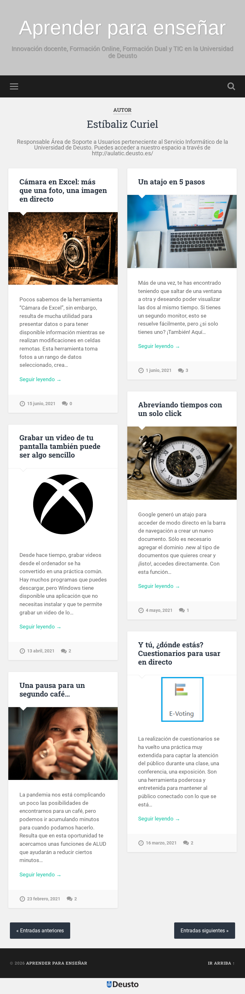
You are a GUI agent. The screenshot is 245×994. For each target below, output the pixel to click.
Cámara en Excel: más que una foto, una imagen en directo (63, 190)
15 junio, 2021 (41, 403)
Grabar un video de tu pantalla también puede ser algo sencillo (59, 446)
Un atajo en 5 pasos (171, 181)
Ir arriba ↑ (221, 963)
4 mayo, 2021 (159, 610)
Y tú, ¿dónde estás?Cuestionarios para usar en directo (179, 653)
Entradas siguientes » (205, 931)
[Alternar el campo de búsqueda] (231, 86)
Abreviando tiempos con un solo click (180, 409)
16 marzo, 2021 (161, 843)
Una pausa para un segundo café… (52, 689)
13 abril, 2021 (41, 651)
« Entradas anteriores (40, 931)
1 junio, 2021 (159, 370)
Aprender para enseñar (122, 27)
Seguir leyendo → (40, 379)
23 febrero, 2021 (43, 899)
